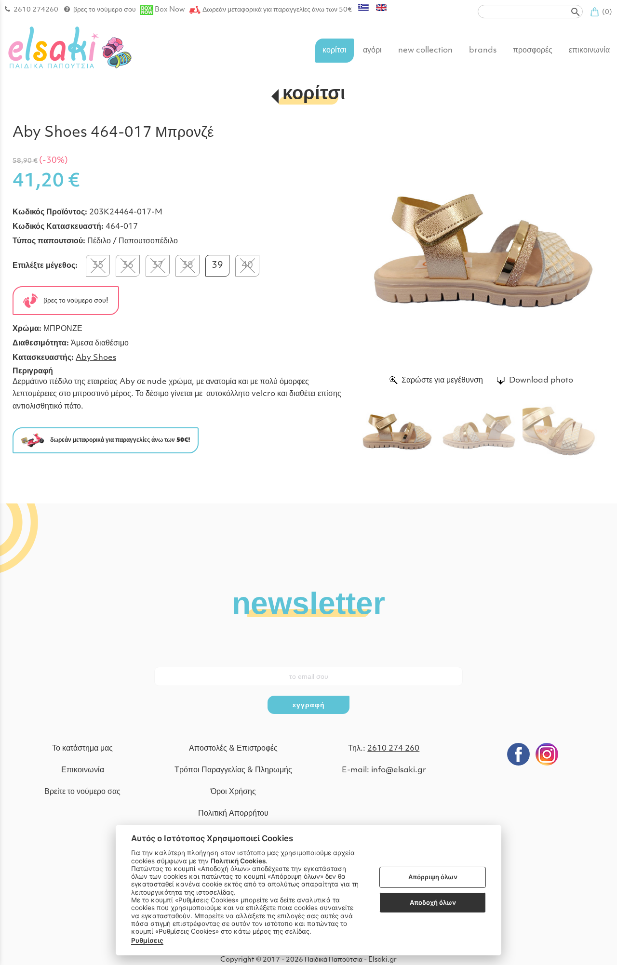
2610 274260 (35, 9)
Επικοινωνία (82, 770)
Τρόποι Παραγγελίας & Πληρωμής (233, 770)
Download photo (541, 380)
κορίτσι (314, 94)
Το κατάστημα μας (82, 749)
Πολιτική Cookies (238, 861)
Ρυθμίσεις (147, 940)
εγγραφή (309, 705)
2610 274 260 (393, 749)
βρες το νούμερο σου (104, 9)
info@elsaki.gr (398, 770)
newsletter (308, 602)
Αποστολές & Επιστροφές (233, 749)
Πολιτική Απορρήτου (233, 814)
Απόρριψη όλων (432, 877)
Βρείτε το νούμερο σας (82, 792)
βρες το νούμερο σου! (73, 300)
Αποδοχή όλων (433, 902)
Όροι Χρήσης (233, 792)
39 (217, 265)
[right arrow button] (590, 248)
